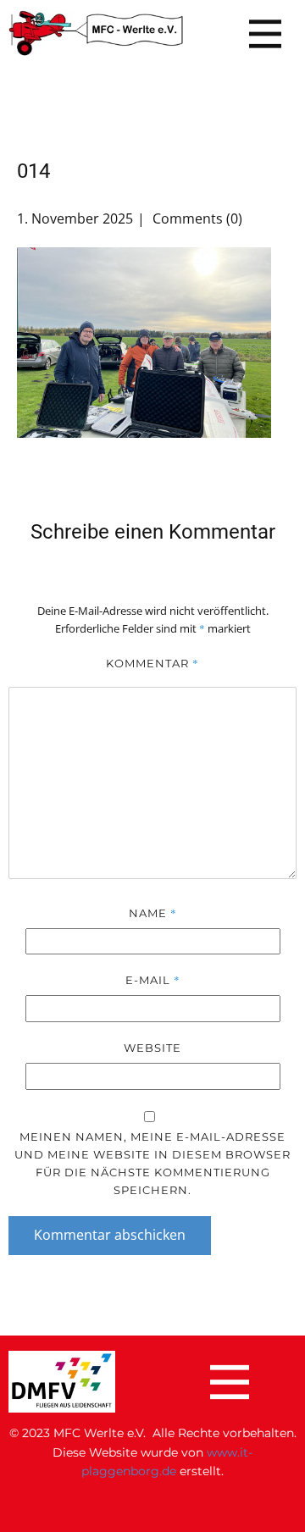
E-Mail (152, 979)
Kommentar (152, 663)
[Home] (96, 33)
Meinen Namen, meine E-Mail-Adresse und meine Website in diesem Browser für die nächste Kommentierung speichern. (152, 1163)
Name (153, 913)
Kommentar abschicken (110, 1234)
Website (152, 1047)
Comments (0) (195, 218)
